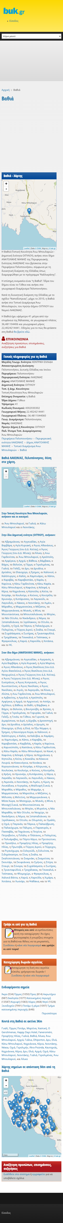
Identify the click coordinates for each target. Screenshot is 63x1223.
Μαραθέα (7, 789)
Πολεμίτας (7, 629)
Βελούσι (17, 564)
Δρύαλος (6, 572)
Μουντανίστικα (10, 614)
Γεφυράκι (35, 712)
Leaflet (26, 248)
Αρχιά (22, 560)
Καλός (22, 576)
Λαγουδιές (7, 602)
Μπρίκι (51, 614)
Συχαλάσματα (12, 633)
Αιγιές (19, 690)
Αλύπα (5, 693)
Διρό (22, 720)
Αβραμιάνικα (12, 541)
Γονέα (15, 716)
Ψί (10, 645)
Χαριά (23, 641)
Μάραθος (7, 606)
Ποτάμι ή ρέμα (31, 1005)
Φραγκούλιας (9, 641)
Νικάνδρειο (28, 618)
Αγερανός (45, 659)
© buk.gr (52, 248)
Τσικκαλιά (27, 637)
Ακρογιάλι (33, 690)
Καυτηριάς (51, 1047)
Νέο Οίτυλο (11, 618)
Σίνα (24, 854)
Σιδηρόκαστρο (10, 854)
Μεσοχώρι (25, 800)
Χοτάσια (48, 641)
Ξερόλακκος (30, 622)
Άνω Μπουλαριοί (14, 523)
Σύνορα (18, 866)
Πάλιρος (27, 827)
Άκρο (4, 994)
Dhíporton (39, 1039)
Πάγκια (27, 625)
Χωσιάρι (20, 881)
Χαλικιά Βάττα (10, 877)
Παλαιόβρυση (46, 824)
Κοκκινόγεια (21, 762)
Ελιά (19, 728)
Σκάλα (39, 629)
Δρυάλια (38, 568)
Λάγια (49, 774)
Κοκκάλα (30, 758)
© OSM (38, 248)
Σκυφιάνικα (23, 862)
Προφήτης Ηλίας (28, 843)
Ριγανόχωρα (12, 850)
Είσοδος (13, 20)
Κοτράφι (6, 595)
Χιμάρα (49, 877)
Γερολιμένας (43, 564)
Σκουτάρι (7, 862)
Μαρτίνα (32, 1028)
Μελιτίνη (20, 797)
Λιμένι (47, 602)
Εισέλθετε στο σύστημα (17, 1174)
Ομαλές (6, 625)
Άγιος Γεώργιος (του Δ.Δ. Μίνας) (22, 678)
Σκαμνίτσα (44, 858)
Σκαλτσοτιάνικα (10, 858)
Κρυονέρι (7, 599)
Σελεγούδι (29, 850)
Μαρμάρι (36, 789)
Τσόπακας (41, 637)
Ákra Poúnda (36, 1047)
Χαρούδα (35, 641)
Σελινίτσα (43, 850)
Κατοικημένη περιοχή (39, 998)
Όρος (33, 994)
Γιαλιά (32, 523)
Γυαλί (5, 1028)
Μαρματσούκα (24, 606)
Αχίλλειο (6, 705)
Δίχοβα (32, 720)
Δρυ (27, 568)
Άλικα (38, 553)
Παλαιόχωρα (42, 625)
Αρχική (6, 89)
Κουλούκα (7, 770)
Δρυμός (40, 724)
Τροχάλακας (10, 637)
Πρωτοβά (16, 846)
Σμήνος (38, 862)
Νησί (45, 1001)
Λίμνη (46, 781)
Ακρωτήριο (49, 994)
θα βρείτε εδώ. (22, 331)
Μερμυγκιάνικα (10, 610)
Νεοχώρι (39, 812)
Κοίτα (45, 591)
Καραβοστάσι (25, 579)
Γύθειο (27, 716)
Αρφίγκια (10, 560)
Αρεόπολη (47, 556)
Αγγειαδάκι (30, 541)
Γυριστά (39, 716)
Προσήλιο (10, 843)
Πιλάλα (22, 835)
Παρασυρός (41, 827)
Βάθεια (33, 560)
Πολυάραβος (11, 839)
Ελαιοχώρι (22, 572)
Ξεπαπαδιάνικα (10, 622)
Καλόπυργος (9, 576)
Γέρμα (29, 564)
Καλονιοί (49, 572)
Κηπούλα (33, 591)
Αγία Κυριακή (23, 545)
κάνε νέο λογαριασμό (29, 945)
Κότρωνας (41, 766)
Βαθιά (23, 450)
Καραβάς (9, 579)
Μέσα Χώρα (8, 800)
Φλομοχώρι (23, 873)
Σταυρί (51, 629)
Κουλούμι (21, 595)
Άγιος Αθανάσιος (43, 545)
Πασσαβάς (7, 831)
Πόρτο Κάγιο (30, 839)
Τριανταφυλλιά (45, 633)
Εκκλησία (13, 998)
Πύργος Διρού (24, 629)
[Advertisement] (31, 61)
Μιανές (27, 610)
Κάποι (50, 576)
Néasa (5, 1047)
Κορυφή (15, 1001)
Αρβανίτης (10, 697)
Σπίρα (49, 862)
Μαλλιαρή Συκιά (40, 785)
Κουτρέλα (47, 595)
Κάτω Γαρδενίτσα (24, 583)
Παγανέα (17, 824)
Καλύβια (35, 735)
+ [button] (6, 184)
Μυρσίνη (42, 808)
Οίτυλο (45, 622)
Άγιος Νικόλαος (29, 686)
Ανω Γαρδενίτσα (21, 693)
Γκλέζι (16, 568)
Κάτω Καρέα (44, 583)
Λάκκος (21, 602)
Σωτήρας (29, 633)
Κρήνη (7, 774)
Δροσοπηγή (46, 720)
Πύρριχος (50, 846)
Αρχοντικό (32, 701)
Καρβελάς (25, 743)
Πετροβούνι (8, 835)
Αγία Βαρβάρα (10, 663)
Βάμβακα (45, 560)
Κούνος (34, 595)
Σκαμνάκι (29, 858)
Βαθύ (30, 705)
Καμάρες (48, 735)
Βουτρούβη (32, 709)
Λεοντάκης (28, 527)
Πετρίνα (37, 831)
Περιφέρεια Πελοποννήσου (17, 438)
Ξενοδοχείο (8, 1005)
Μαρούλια (28, 793)
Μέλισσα (6, 797)
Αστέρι (47, 701)
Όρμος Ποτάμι (17, 1028)
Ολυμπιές (37, 820)
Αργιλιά (23, 697)
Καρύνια (6, 583)
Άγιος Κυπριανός (27, 682)
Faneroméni (45, 1032)
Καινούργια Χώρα (23, 732)
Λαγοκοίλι (39, 599)
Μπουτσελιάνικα (32, 614)
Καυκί (50, 751)
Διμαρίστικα (8, 720)
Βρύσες (47, 709)
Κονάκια (37, 762)
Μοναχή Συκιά (10, 804)
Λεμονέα (8, 781)
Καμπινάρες (36, 576)
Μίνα (38, 610)
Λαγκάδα (6, 778)
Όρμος (18, 994)
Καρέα (40, 579)
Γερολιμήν (22, 1047)
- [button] (6, 188)
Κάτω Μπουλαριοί (12, 587)
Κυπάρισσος (22, 599)
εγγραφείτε (38, 1174)
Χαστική (42, 1028)
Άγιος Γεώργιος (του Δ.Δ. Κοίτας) (20, 549)
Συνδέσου (9, 945)
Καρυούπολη (11, 747)
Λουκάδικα (8, 785)
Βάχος (5, 564)
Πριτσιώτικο (49, 839)
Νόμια (42, 618)
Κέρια (5, 591)
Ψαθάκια (34, 881)
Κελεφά (43, 587)
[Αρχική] (31, 11)
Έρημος (35, 572)
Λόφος (32, 1001)
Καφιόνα (30, 587)
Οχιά (16, 625)
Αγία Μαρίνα (47, 663)
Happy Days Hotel (27, 1032)
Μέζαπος (40, 606)
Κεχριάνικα (18, 591)
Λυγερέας (22, 785)
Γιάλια (28, 1039)
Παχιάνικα (23, 831)
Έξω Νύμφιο (41, 728)
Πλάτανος (35, 835)
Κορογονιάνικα (10, 766)
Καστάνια (27, 747)
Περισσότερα (49, 1013)
